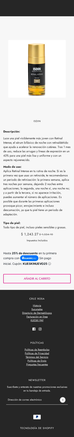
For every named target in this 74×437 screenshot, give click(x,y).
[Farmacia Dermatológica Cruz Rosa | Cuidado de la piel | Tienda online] (37, 23)
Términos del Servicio (37, 357)
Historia (37, 305)
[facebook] (34, 329)
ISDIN (37, 121)
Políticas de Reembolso (37, 349)
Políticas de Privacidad (37, 353)
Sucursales (37, 309)
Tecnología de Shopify (37, 428)
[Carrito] (68, 23)
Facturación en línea (37, 317)
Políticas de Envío (37, 361)
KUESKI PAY (37, 320)
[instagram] (40, 329)
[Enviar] (62, 400)
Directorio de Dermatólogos (37, 313)
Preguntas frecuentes (37, 364)
